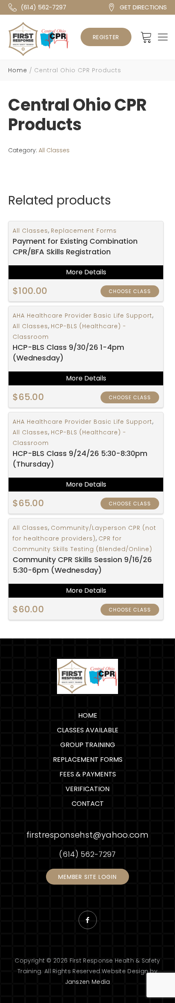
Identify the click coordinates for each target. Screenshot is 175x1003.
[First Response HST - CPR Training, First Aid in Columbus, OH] (38, 38)
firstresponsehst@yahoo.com (87, 835)
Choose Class (130, 291)
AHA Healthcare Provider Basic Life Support (82, 315)
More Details (86, 272)
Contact (88, 803)
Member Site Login (87, 877)
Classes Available (87, 730)
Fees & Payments (87, 774)
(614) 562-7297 (43, 7)
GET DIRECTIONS (143, 7)
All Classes (54, 150)
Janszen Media (87, 982)
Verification (87, 789)
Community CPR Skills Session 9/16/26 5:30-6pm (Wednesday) (82, 564)
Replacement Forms (84, 231)
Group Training (87, 744)
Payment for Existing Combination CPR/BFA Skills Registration (75, 246)
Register (106, 37)
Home (17, 70)
